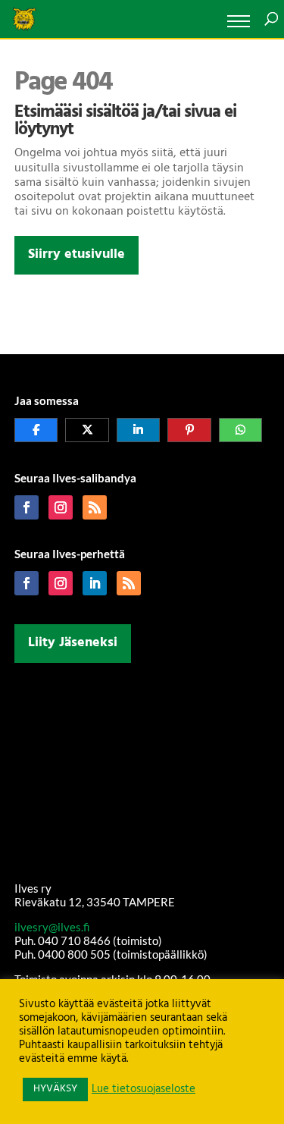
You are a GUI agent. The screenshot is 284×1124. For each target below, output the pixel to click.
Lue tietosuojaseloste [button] (143, 1090)
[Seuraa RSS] (95, 507)
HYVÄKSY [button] (55, 1088)
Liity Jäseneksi (72, 643)
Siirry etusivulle (76, 254)
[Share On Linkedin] (138, 430)
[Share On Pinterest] (189, 430)
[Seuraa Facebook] (26, 507)
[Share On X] (87, 430)
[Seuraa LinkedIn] (95, 583)
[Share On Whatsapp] (241, 430)
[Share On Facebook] (36, 430)
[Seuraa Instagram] (60, 507)
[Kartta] (142, 769)
